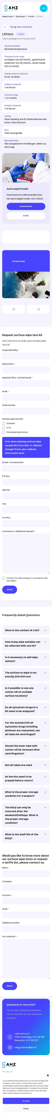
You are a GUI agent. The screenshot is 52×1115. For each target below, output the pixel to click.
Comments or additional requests (18, 531)
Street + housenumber (13, 462)
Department (8, 364)
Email (5, 391)
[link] (26, 206)
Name (5, 868)
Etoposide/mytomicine (17, 432)
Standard (11, 423)
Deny (26, 1108)
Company (7, 881)
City (4, 504)
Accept (26, 1101)
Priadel (21, 34)
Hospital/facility (10, 350)
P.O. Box (5, 476)
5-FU (9, 428)
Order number (8, 405)
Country (6, 517)
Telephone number (11, 923)
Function (7, 895)
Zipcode (6, 490)
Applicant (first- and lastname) (17, 378)
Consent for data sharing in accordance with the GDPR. (27, 579)
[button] (47, 1075)
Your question (9, 936)
